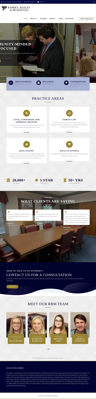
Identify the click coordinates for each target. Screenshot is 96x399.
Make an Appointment (86, 18)
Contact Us (12, 286)
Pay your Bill (69, 18)
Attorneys (43, 18)
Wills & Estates (69, 151)
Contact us (15, 59)
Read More (27, 132)
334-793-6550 (30, 2)
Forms (61, 18)
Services (52, 18)
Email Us (42, 2)
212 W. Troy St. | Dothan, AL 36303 (12, 2)
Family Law (69, 120)
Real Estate (26, 151)
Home (25, 18)
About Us (33, 18)
